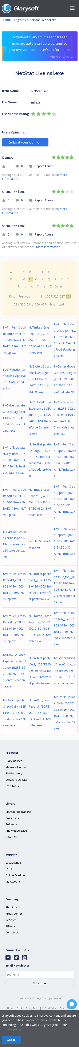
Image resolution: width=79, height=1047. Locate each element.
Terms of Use (66, 1008)
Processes (12, 818)
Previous (24, 296)
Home (10, 1008)
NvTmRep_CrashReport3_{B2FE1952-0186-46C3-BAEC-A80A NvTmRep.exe (40, 502)
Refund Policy (49, 1008)
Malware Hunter (15, 767)
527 (62, 296)
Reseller (10, 920)
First (12, 296)
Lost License (13, 863)
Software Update (16, 780)
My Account (12, 881)
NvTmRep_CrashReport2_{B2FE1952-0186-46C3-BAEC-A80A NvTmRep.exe (14, 340)
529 (16, 304)
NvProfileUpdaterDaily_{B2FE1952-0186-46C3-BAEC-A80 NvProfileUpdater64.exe (14, 460)
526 (55, 296)
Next (51, 304)
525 (49, 296)
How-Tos (11, 837)
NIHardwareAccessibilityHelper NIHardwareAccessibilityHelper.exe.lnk (14, 544)
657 (43, 304)
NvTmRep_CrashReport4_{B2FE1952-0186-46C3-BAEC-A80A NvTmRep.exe (40, 628)
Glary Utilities (13, 761)
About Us (11, 907)
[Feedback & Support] (72, 1004)
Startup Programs (14, 20)
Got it (11, 1040)
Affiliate (10, 926)
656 (37, 304)
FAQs (8, 869)
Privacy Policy (32, 1008)
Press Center (13, 913)
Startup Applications (18, 812)
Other (58, 286)
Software (11, 824)
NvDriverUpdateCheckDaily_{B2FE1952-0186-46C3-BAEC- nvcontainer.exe (14, 417)
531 (29, 304)
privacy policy (12, 1029)
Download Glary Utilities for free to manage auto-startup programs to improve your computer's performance (42, 47)
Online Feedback (16, 875)
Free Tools (12, 786)
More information (48, 247)
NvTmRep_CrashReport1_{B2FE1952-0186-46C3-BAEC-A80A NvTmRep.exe (40, 340)
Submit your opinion (25, 142)
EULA (19, 1008)
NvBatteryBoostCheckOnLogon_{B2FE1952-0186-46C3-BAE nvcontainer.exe (39, 378)
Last (61, 304)
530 (22, 304)
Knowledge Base (16, 830)
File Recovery (13, 773)
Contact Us (12, 932)
